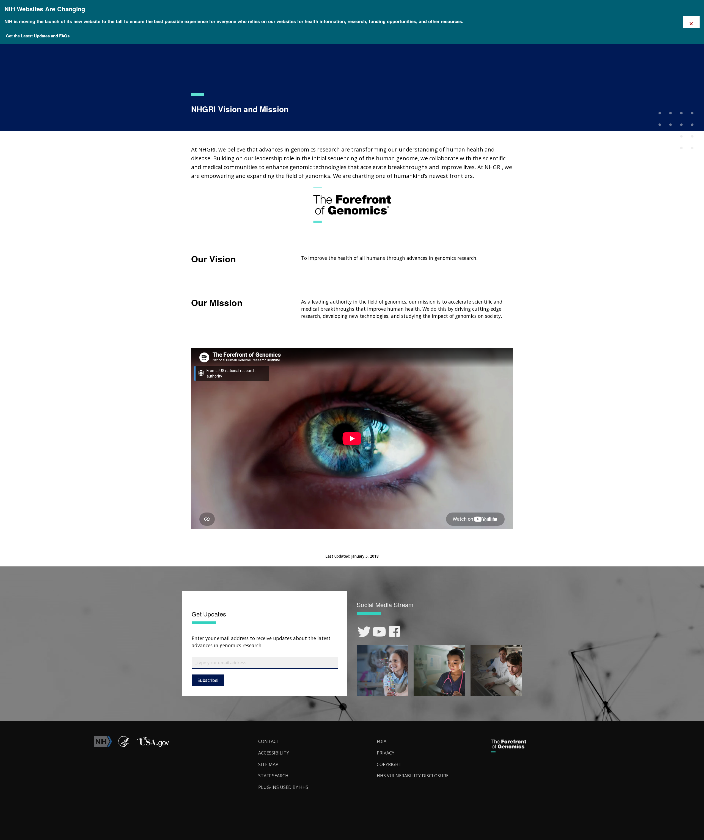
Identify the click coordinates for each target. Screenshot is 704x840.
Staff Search (273, 776)
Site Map (268, 764)
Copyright (389, 764)
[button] (152, 746)
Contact (268, 741)
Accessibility (273, 753)
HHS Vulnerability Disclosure (413, 776)
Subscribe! (207, 680)
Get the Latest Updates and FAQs (38, 36)
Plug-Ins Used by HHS (283, 787)
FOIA (381, 741)
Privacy (385, 753)
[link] (364, 631)
